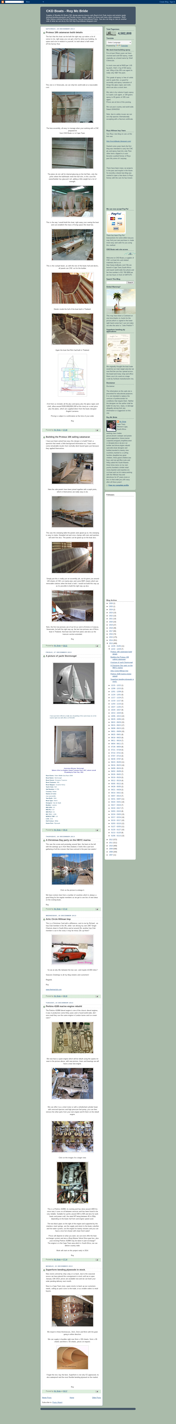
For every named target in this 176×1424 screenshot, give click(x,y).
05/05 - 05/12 (116, 784)
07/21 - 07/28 (116, 750)
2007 (111, 855)
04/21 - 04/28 (116, 790)
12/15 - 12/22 (116, 685)
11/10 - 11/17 (116, 701)
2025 (111, 606)
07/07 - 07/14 (116, 756)
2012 (111, 840)
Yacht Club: (50, 787)
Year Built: (49, 798)
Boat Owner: (50, 780)
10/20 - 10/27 (116, 710)
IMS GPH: (49, 807)
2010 (111, 846)
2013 (111, 643)
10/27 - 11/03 (116, 707)
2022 (111, 616)
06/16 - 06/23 (116, 765)
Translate (124, 46)
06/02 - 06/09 (116, 771)
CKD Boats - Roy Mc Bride (67, 11)
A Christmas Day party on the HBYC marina (68, 840)
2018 (111, 628)
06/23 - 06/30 (116, 762)
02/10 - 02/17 (116, 820)
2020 (111, 622)
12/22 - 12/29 (116, 649)
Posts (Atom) (57, 1402)
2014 (111, 640)
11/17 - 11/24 (116, 698)
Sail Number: (50, 789)
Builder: (48, 805)
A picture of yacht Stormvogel (61, 656)
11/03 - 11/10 (116, 704)
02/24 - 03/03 (116, 814)
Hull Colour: (50, 821)
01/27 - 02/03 (116, 827)
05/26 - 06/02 (116, 774)
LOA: (47, 819)
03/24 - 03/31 (116, 802)
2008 (111, 852)
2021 (111, 619)
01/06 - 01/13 (116, 836)
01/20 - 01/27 (116, 830)
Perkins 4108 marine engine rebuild (64, 1006)
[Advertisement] (116, 558)
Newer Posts (47, 1398)
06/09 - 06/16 (116, 768)
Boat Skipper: (50, 784)
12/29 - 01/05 (116, 646)
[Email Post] (96, 430)
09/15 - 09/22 (116, 725)
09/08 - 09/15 (116, 728)
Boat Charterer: (51, 782)
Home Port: (50, 823)
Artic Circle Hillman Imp (58, 919)
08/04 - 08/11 (116, 744)
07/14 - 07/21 (116, 753)
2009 (111, 849)
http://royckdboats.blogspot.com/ (118, 141)
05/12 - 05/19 (116, 780)
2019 (111, 625)
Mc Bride (122, 422)
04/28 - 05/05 (116, 787)
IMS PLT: (49, 809)
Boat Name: (50, 778)
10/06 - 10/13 (116, 716)
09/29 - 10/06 (116, 719)
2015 (111, 637)
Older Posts (96, 1398)
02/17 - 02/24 (116, 817)
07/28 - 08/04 (116, 747)
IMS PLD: (49, 812)
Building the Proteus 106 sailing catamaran (68, 437)
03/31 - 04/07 (116, 799)
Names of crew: (51, 794)
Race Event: (50, 775)
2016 (111, 634)
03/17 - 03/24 (116, 805)
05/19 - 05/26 (116, 777)
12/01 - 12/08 (116, 692)
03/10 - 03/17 (116, 808)
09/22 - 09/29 (116, 722)
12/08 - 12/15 (116, 688)
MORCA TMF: (50, 816)
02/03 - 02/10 (116, 823)
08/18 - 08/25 (116, 738)
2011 (111, 843)
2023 (111, 613)
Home (72, 1398)
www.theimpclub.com (54, 990)
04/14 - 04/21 (116, 793)
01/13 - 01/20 (116, 833)
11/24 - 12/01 (116, 695)
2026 (111, 603)
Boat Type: (49, 800)
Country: (49, 791)
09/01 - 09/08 (116, 731)
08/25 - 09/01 (116, 734)
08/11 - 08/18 (116, 741)
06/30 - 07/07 (116, 759)
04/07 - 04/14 (116, 796)
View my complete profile (118, 485)
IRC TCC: (49, 814)
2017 (111, 631)
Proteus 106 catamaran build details (64, 32)
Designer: (49, 803)
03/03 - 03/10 (116, 811)
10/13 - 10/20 (116, 713)
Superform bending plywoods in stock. (66, 1269)
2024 (111, 610)
